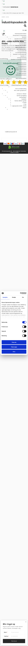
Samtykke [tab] (5, 297)
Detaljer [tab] (14, 297)
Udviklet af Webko (14, 152)
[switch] (24, 327)
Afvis (14, 351)
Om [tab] (23, 297)
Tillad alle (14, 342)
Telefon (6, 636)
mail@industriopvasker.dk (11, 131)
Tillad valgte (14, 347)
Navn (5, 632)
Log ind (7, 16)
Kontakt (3, 16)
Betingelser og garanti (7, 138)
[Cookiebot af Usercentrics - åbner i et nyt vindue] (20, 293)
